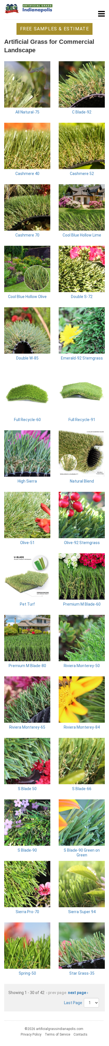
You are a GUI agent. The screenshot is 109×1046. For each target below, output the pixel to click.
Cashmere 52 (82, 173)
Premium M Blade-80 (27, 665)
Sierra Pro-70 (27, 911)
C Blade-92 (81, 112)
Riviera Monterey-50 (82, 665)
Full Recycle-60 (27, 419)
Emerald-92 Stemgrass (82, 358)
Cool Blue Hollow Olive (27, 296)
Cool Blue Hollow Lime (82, 235)
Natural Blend (82, 481)
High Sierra (27, 481)
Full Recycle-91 (81, 419)
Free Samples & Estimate (54, 28)
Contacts (80, 1034)
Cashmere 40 (27, 173)
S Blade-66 (81, 788)
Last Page (73, 1002)
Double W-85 (27, 358)
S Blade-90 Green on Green (82, 852)
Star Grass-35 (81, 973)
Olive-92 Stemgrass (82, 542)
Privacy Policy (31, 1034)
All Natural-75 (27, 112)
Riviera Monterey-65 (27, 727)
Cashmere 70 (27, 235)
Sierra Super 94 (82, 911)
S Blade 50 (27, 788)
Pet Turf (27, 604)
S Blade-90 (27, 850)
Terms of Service (57, 1034)
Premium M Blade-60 (82, 604)
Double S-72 (82, 296)
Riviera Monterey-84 (82, 727)
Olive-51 (27, 542)
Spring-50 (27, 973)
